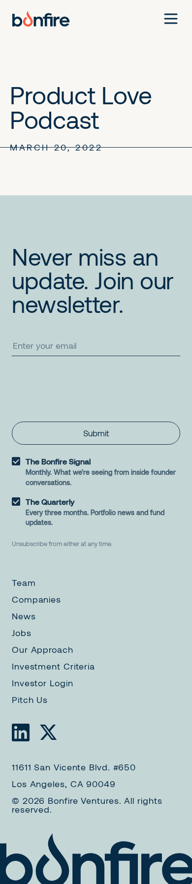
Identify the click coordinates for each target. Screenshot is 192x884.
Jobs (22, 632)
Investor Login (42, 682)
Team (24, 582)
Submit (96, 433)
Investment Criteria (53, 666)
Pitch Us (30, 699)
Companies (36, 599)
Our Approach (42, 649)
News (24, 615)
